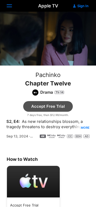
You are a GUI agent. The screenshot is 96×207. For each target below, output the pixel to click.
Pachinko (48, 74)
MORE (85, 128)
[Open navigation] (12, 6)
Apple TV (48, 5)
